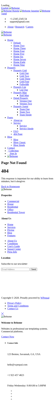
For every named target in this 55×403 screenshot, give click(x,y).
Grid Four (24, 81)
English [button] (5, 8)
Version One (26, 101)
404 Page (17, 134)
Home (10, 40)
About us (17, 120)
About (10, 27)
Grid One (24, 73)
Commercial (13, 201)
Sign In (13, 153)
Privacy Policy (14, 303)
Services (11, 227)
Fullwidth (24, 84)
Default (17, 42)
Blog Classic (19, 142)
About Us (12, 240)
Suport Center (14, 249)
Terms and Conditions (18, 305)
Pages (10, 117)
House (10, 204)
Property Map (20, 92)
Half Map (24, 95)
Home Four (19, 51)
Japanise (34, 11)
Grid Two (24, 76)
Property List (19, 87)
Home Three (19, 48)
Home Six (18, 56)
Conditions (12, 243)
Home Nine (19, 65)
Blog (9, 137)
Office (10, 209)
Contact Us (12, 308)
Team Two (25, 112)
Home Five (18, 54)
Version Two (26, 103)
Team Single (26, 114)
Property (11, 67)
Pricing (10, 230)
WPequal (44, 297)
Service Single (26, 128)
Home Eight (19, 62)
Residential (12, 206)
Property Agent (20, 106)
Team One (25, 109)
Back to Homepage (10, 186)
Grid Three (25, 78)
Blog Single (19, 145)
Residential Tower (16, 212)
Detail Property (20, 98)
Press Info (12, 252)
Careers (29, 27)
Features (11, 235)
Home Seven (19, 59)
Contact (11, 148)
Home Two (18, 45)
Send (33, 269)
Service (17, 123)
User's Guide (13, 246)
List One (24, 90)
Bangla (15, 11)
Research (19, 27)
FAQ (15, 131)
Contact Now (7, 336)
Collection (13, 150)
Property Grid (20, 70)
